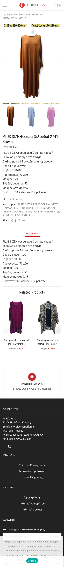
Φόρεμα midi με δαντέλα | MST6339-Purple (16, 342)
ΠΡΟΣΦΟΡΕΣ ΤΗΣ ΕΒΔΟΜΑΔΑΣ (37, 208)
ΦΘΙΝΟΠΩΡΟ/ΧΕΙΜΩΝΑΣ (31, 14)
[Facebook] (16, 220)
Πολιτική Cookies (32, 509)
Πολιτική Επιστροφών (32, 465)
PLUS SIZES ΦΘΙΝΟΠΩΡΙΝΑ (34, 204)
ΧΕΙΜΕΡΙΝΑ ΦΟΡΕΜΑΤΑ (14, 17)
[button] (7, 62)
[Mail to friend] (23, 220)
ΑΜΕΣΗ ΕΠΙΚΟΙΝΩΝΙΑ (32, 383)
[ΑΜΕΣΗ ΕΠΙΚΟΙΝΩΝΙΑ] (32, 377)
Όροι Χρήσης (32, 497)
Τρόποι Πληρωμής (32, 477)
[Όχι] (59, 551)
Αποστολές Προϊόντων (32, 471)
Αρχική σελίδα (10, 14)
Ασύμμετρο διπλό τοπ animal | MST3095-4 (48, 342)
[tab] (32, 233)
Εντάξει (32, 560)
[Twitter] (12, 220)
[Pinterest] (20, 220)
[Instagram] (9, 446)
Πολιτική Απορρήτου (32, 503)
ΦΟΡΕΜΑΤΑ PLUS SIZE (46, 211)
